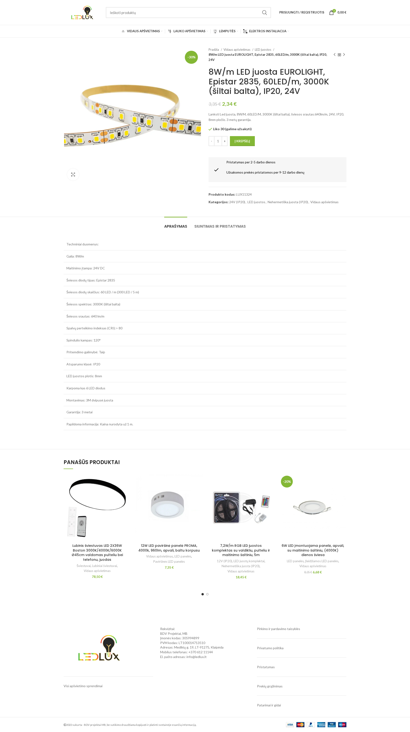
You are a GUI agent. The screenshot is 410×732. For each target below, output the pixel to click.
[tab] (175, 224)
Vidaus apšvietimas (237, 49)
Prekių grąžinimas (270, 686)
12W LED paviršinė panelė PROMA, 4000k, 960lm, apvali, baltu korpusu (169, 548)
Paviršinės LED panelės (169, 561)
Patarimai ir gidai (269, 705)
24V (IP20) (237, 202)
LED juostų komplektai (249, 561)
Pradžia (214, 49)
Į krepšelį (242, 141)
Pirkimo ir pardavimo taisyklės (278, 629)
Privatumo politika (270, 648)
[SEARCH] (264, 12)
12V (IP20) (224, 561)
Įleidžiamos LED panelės (321, 561)
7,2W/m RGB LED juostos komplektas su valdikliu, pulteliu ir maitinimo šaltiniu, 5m (241, 550)
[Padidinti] (73, 174)
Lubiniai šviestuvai (104, 566)
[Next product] (344, 54)
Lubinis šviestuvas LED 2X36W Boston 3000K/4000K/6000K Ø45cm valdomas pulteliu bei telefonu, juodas (97, 552)
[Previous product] (334, 54)
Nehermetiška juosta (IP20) (288, 202)
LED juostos (263, 49)
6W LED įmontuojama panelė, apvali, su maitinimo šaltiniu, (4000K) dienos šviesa (313, 550)
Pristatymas (266, 667)
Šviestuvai (84, 566)
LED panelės (182, 556)
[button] (127, 481)
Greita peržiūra (127, 492)
